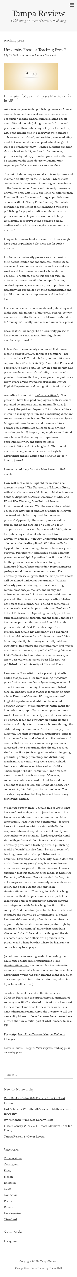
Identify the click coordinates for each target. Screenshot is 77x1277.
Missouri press (44, 1048)
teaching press (62, 1048)
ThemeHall (55, 1268)
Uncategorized (13, 1213)
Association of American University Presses (39, 188)
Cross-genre (11, 1164)
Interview (10, 1183)
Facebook (10, 368)
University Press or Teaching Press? (35, 49)
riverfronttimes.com (16, 965)
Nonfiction (11, 1195)
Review (9, 1207)
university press (13, 1052)
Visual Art (10, 1219)
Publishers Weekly (32, 363)
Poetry (8, 1201)
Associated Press (56, 363)
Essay (7, 1170)
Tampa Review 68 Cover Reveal (24, 1136)
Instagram (10, 1241)
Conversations (13, 1158)
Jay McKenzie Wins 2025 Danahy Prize (28, 1120)
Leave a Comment (45, 55)
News (19, 1048)
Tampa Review (38, 13)
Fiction (8, 1176)
